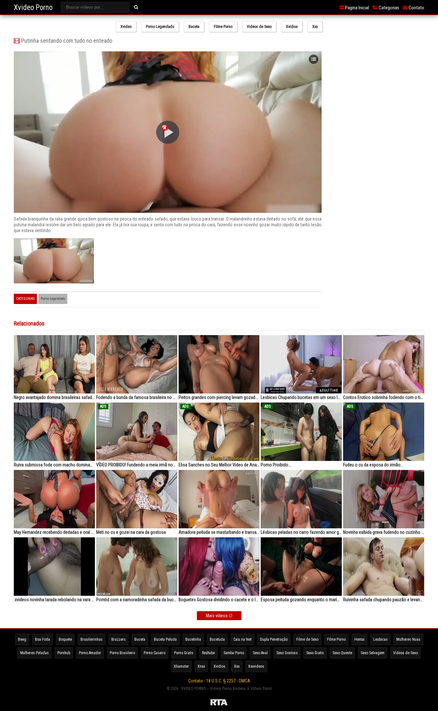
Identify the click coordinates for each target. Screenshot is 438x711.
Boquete (65, 639)
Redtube (208, 653)
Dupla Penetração (274, 639)
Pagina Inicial (356, 8)
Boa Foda (42, 639)
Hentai (359, 639)
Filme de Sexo (307, 639)
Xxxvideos (256, 666)
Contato (416, 8)
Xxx (315, 26)
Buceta (194, 26)
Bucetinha (193, 639)
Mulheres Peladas (34, 653)
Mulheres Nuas (408, 639)
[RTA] (219, 703)
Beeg (22, 639)
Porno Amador (90, 653)
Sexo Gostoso (287, 653)
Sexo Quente (342, 653)
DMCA (244, 680)
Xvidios (292, 26)
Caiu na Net (242, 639)
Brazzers (118, 639)
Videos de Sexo (259, 26)
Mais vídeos (217, 615)
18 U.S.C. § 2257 (221, 680)
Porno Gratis (183, 653)
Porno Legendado (160, 26)
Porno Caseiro (154, 653)
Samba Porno (233, 653)
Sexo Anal (260, 653)
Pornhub (63, 653)
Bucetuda (217, 639)
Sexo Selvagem (372, 653)
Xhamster (181, 666)
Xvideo (126, 26)
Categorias (388, 8)
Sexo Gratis (315, 653)
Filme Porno (223, 26)
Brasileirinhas (91, 639)
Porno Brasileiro (122, 653)
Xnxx (201, 666)
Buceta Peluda (165, 639)
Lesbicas (380, 639)
